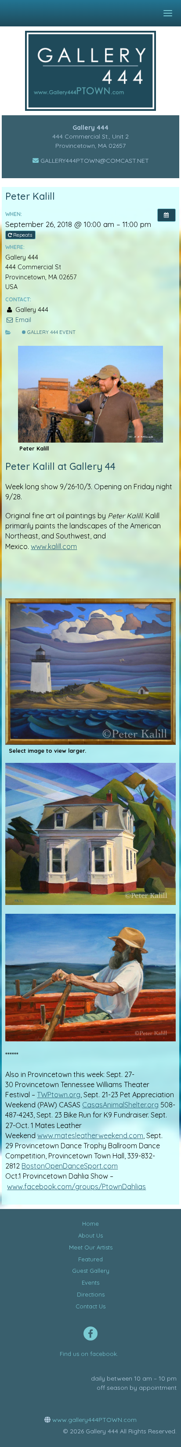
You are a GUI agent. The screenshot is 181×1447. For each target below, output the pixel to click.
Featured (90, 1259)
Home (90, 1223)
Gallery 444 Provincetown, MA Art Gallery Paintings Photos (97, 71)
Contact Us (90, 1306)
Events (90, 1282)
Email (22, 320)
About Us (90, 1235)
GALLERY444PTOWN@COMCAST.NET (94, 161)
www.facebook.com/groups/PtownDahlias (76, 1186)
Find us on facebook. (89, 1353)
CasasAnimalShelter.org (120, 1104)
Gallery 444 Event (51, 332)
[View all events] (166, 215)
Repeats (22, 235)
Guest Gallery (90, 1270)
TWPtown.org (58, 1094)
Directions (91, 1294)
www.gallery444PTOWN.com (94, 1420)
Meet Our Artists (90, 1247)
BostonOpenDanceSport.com (70, 1165)
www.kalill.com (54, 546)
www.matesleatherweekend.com (90, 1135)
